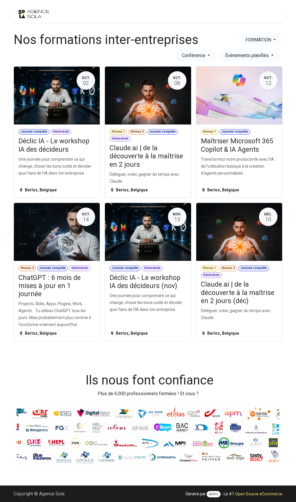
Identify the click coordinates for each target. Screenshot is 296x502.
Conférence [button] (194, 55)
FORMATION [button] (258, 40)
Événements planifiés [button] (247, 55)
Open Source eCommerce (258, 494)
